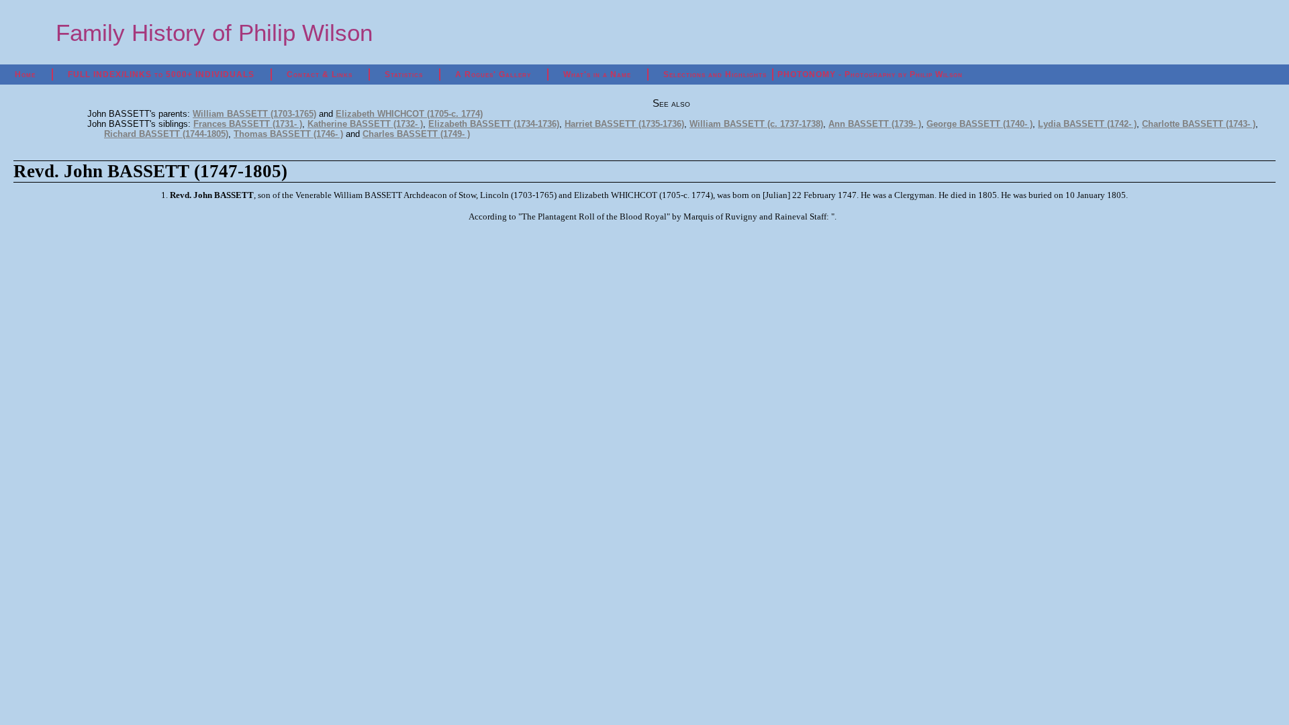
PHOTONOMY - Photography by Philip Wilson (870, 74)
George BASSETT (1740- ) (979, 124)
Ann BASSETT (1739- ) (874, 124)
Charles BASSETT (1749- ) (416, 134)
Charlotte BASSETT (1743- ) (1198, 124)
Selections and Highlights (715, 74)
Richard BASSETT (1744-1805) (166, 134)
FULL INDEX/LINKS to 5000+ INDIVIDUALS (161, 74)
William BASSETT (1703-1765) (254, 114)
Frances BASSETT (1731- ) (247, 124)
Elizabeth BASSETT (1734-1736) (493, 124)
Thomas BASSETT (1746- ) (288, 134)
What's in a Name (597, 74)
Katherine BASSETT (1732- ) (365, 124)
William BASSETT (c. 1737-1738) (756, 124)
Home (25, 74)
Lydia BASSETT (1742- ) (1087, 124)
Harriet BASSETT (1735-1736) (624, 124)
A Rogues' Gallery (493, 74)
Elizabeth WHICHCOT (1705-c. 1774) (409, 114)
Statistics (404, 74)
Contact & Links (319, 74)
